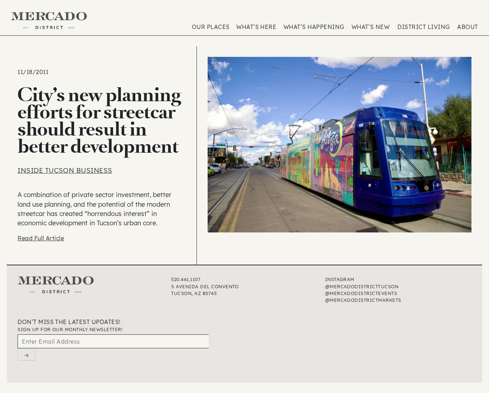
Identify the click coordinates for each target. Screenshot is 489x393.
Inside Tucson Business (65, 170)
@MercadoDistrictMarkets (363, 300)
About (467, 26)
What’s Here (256, 26)
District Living (423, 26)
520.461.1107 (185, 279)
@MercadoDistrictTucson (362, 286)
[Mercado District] (49, 21)
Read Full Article (41, 238)
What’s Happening (314, 26)
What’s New (371, 26)
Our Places (211, 26)
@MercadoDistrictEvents (361, 293)
